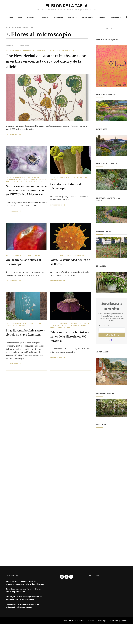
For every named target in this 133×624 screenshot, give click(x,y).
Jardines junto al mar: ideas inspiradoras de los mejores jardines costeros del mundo (24, 598)
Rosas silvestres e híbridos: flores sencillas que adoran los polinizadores (23, 590)
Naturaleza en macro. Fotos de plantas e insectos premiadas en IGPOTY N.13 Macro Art (26, 190)
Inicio (10, 17)
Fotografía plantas (36, 180)
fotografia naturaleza (15, 180)
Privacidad (114, 620)
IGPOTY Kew (10, 181)
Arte (7, 50)
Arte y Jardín (87, 17)
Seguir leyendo (12, 134)
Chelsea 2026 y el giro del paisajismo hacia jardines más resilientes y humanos (22, 606)
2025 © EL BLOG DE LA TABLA (72, 620)
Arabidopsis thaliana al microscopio (65, 186)
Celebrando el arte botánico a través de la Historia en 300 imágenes (69, 336)
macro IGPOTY (23, 181)
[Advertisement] (111, 461)
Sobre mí (91, 620)
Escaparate (116, 17)
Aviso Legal (102, 620)
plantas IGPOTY (37, 181)
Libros (102, 17)
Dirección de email (104, 326)
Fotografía (16, 178)
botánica (15, 50)
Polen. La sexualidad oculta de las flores (70, 262)
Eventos (71, 17)
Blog (20, 17)
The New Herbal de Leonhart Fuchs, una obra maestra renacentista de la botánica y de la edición (47, 61)
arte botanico (61, 324)
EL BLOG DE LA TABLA (66, 5)
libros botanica (67, 50)
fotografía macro (31, 178)
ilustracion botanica (42, 50)
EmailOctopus (116, 340)
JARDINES (31, 17)
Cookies (124, 620)
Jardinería (58, 17)
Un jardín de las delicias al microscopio (23, 262)
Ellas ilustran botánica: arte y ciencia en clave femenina (25, 332)
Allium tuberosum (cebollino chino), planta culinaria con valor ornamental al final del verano (25, 582)
